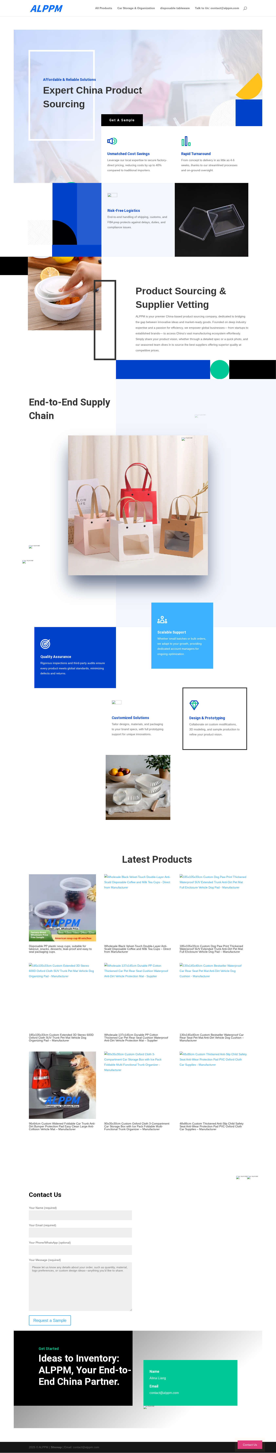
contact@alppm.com (164, 1393)
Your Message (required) (45, 1260)
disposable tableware (175, 8)
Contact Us (250, 1444)
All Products (103, 8)
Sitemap (56, 1447)
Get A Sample (122, 120)
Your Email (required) (42, 1225)
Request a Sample (49, 1320)
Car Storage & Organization (136, 8)
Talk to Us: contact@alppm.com (217, 8)
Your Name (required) (43, 1207)
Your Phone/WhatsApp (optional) (50, 1242)
